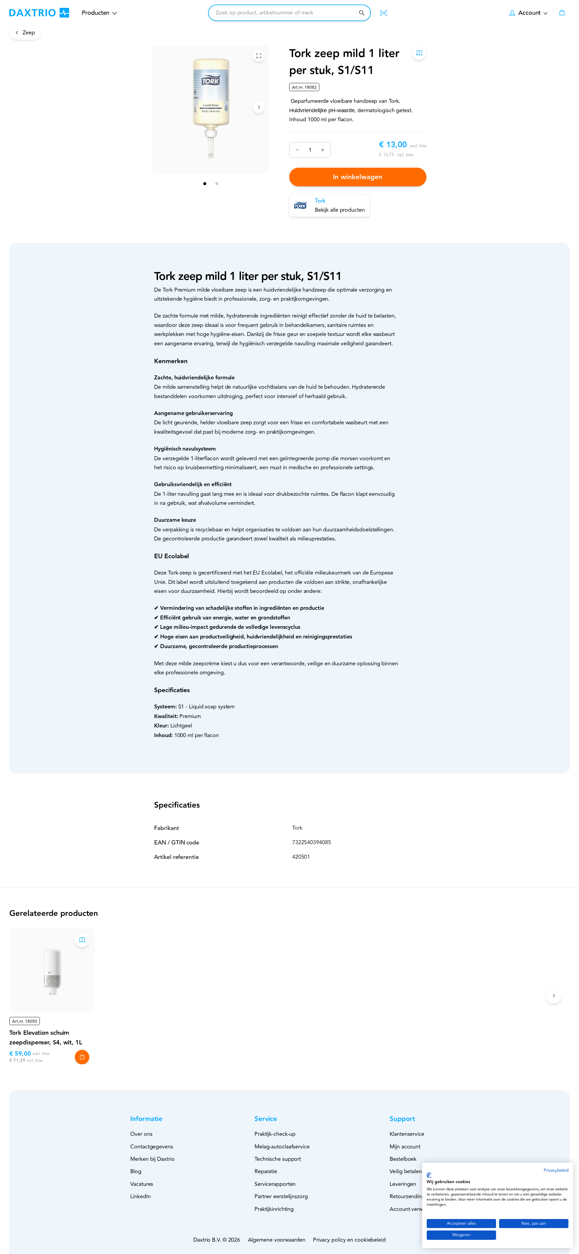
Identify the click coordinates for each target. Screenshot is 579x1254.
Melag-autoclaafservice (282, 1146)
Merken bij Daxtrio (152, 1159)
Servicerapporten (275, 1184)
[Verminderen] (297, 149)
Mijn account (405, 1146)
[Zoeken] (362, 13)
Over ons (141, 1134)
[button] (157, 1119)
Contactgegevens (151, 1146)
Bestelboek (403, 1159)
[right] (259, 107)
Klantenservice (407, 1134)
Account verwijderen (414, 1209)
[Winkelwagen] (561, 12)
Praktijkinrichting (274, 1209)
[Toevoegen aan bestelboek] (419, 53)
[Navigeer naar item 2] (217, 184)
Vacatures (141, 1184)
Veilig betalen (406, 1171)
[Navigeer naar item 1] (205, 184)
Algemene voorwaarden (276, 1240)
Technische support (278, 1159)
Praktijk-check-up (275, 1134)
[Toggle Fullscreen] (259, 56)
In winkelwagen (358, 177)
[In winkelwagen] (82, 1057)
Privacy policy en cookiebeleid (349, 1240)
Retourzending (407, 1196)
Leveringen (403, 1184)
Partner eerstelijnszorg (281, 1196)
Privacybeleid (556, 1170)
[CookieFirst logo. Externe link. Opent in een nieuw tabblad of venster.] (429, 1175)
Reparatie (266, 1171)
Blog (135, 1171)
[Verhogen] (322, 149)
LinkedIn (140, 1196)
